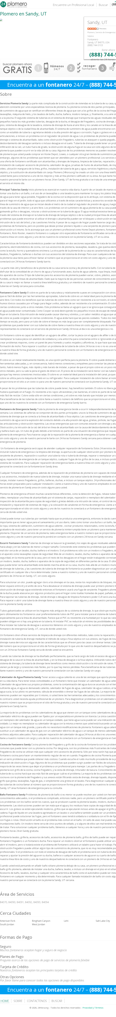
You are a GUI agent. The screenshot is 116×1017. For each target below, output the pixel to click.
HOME (5, 1001)
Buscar (103, 5)
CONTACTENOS (37, 1001)
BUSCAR (56, 1001)
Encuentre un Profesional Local (73, 5)
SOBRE (18, 1001)
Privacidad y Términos (92, 1007)
